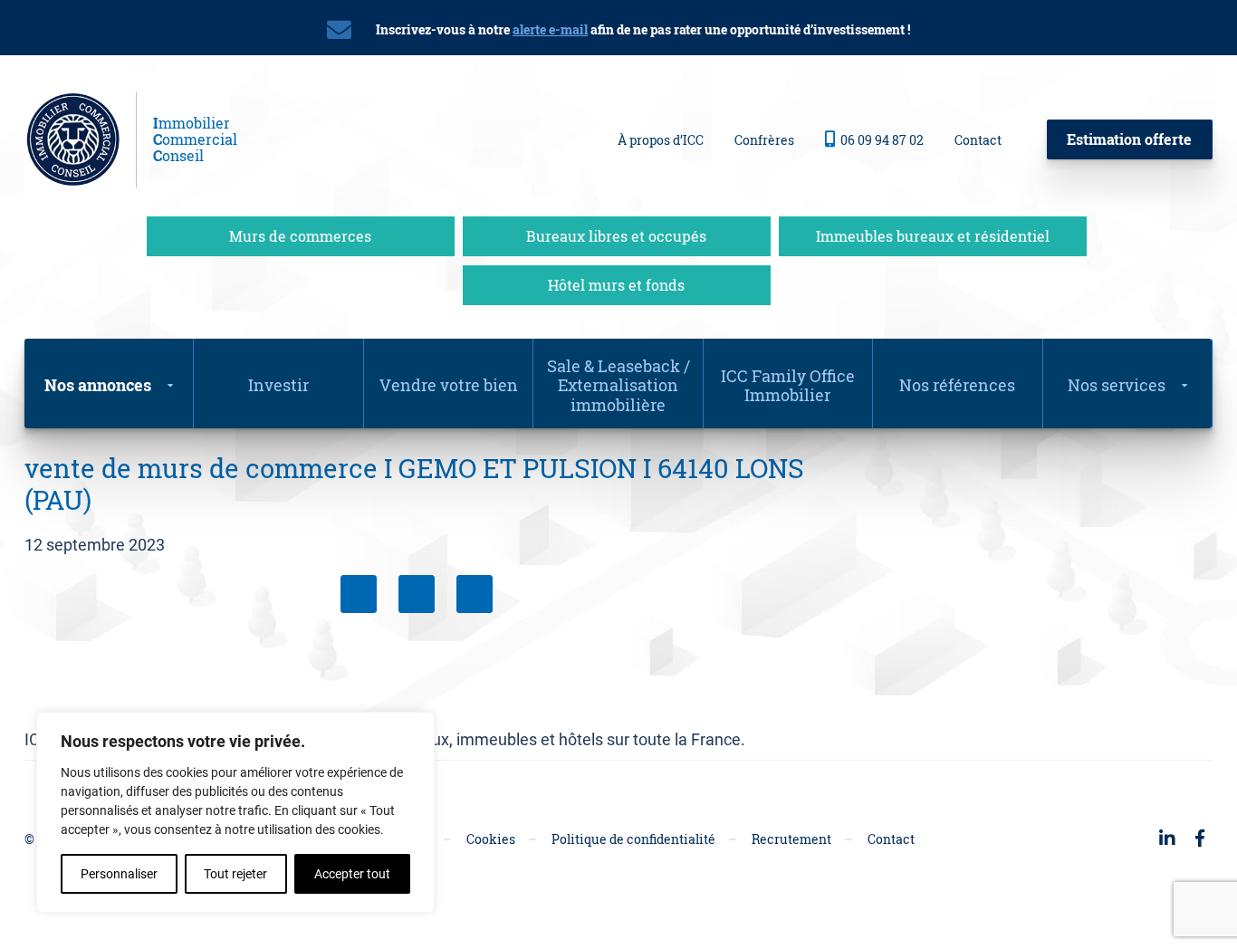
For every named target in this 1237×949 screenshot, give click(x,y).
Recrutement (791, 839)
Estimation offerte (1129, 139)
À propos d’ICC (661, 140)
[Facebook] (358, 594)
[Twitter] (416, 594)
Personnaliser (119, 874)
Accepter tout (352, 874)
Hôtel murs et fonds (616, 284)
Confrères (764, 140)
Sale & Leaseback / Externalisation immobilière (618, 385)
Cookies (490, 839)
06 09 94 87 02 (882, 140)
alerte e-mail (550, 29)
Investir (278, 385)
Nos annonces (97, 385)
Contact (978, 140)
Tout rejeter (235, 874)
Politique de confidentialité (633, 839)
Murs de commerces (300, 235)
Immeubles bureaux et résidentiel (933, 235)
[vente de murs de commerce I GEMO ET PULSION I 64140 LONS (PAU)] (474, 594)
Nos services (1116, 385)
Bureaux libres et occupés (616, 235)
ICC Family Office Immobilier (788, 386)
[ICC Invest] (80, 139)
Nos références (957, 385)
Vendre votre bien (448, 385)
